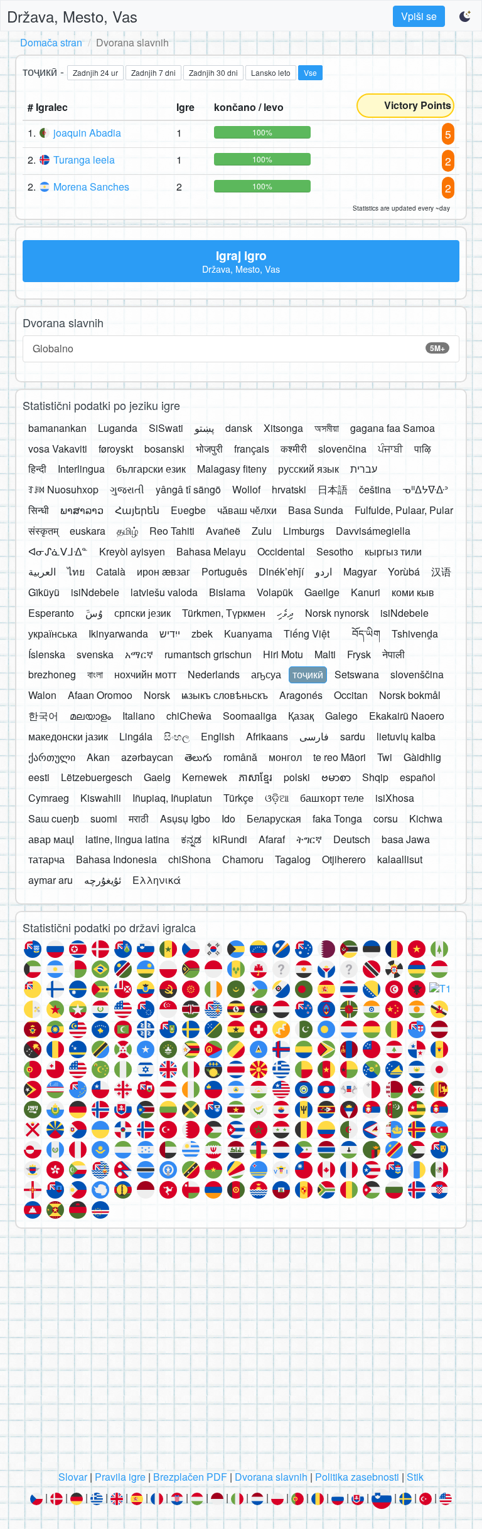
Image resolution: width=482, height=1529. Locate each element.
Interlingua (81, 468)
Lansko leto (271, 72)
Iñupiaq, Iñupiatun (172, 798)
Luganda (117, 428)
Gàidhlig (422, 757)
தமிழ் (127, 530)
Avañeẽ (223, 530)
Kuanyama (248, 633)
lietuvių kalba (406, 736)
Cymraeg (48, 798)
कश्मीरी (294, 448)
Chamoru (243, 859)
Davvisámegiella (373, 530)
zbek (202, 633)
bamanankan (57, 428)
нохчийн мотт (145, 674)
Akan (98, 757)
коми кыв (413, 592)
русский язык (308, 468)
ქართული (51, 757)
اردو (323, 571)
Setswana (357, 674)
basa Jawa (406, 839)
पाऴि (422, 448)
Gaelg (157, 777)
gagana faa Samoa (392, 428)
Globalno (239, 348)
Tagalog (293, 859)
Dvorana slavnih (271, 1476)
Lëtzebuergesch (96, 777)
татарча (46, 859)
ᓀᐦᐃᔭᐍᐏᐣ (425, 489)
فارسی (314, 736)
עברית (363, 468)
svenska (95, 654)
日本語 (333, 489)
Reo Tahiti (172, 530)
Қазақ (301, 715)
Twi (384, 757)
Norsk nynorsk (337, 613)
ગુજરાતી (127, 489)
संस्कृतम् (43, 530)
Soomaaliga (250, 715)
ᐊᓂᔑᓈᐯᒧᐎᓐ (58, 551)
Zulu (262, 530)
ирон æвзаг (163, 571)
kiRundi (230, 839)
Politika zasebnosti (357, 1476)
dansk (238, 428)
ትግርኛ (309, 839)
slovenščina (417, 674)
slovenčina (342, 448)
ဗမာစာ (336, 777)
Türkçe (238, 798)
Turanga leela (84, 159)
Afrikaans (267, 736)
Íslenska (46, 654)
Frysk (359, 654)
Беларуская (274, 818)
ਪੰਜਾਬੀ (390, 448)
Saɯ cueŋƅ (53, 818)
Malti (325, 654)
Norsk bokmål (410, 695)
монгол (285, 757)
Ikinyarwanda (118, 633)
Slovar (72, 1476)
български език (151, 468)
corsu (385, 818)
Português (224, 571)
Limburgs (303, 530)
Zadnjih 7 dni (153, 72)
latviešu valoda (164, 592)
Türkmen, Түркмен (223, 613)
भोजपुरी (209, 448)
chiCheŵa (189, 715)
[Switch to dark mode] (465, 16)
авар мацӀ (51, 839)
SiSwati (166, 428)
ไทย (76, 571)
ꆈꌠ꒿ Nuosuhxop (63, 489)
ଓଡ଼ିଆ (277, 798)
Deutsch (351, 839)
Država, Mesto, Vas (72, 16)
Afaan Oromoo (100, 695)
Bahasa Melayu (211, 551)
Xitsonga (283, 428)
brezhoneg (52, 674)
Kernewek (204, 777)
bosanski (164, 448)
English (218, 736)
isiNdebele (95, 592)
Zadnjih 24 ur (95, 72)
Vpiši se (419, 16)
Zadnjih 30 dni (213, 72)
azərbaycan (147, 757)
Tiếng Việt (306, 633)
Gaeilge (322, 592)
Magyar (360, 571)
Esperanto (51, 613)
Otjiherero (344, 859)
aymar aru (50, 880)
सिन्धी (38, 510)
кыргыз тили (393, 551)
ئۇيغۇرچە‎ (102, 880)
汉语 (441, 571)
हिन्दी (37, 468)
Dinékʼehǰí (281, 571)
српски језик (142, 613)
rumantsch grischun (208, 654)
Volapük (275, 592)
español (418, 777)
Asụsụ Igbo (185, 818)
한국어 (43, 715)
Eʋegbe (188, 510)
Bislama (227, 592)
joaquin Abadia (87, 132)
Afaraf (272, 839)
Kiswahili (100, 798)
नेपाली (393, 654)
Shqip (375, 777)
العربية (42, 571)
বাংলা (95, 674)
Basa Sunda (315, 510)
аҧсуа (266, 674)
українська (52, 633)
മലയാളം (90, 715)
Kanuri (365, 592)
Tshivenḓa (415, 633)
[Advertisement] (241, 1353)
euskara (87, 530)
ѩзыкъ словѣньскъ (224, 695)
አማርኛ (139, 654)
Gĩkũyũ (44, 592)
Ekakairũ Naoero (406, 715)
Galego (341, 715)
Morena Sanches (91, 186)
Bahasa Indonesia (116, 859)
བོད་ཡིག (366, 633)
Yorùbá (404, 571)
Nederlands (214, 674)
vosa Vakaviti (57, 448)
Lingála (136, 736)
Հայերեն (137, 510)
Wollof (246, 489)
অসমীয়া (326, 428)
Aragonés (301, 695)
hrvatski (289, 489)
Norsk (157, 695)
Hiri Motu (283, 654)
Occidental (281, 551)
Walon (42, 695)
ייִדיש (169, 633)
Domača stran (51, 42)
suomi (103, 818)
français (251, 448)
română (240, 757)
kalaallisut (399, 859)
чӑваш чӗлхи (247, 510)
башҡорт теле (332, 798)
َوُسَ (94, 613)
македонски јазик (68, 736)
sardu (352, 736)
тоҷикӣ (307, 674)
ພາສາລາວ (82, 510)
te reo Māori (339, 757)
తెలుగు (198, 757)
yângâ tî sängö (188, 489)
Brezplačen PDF (190, 1476)
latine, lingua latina (127, 839)
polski (297, 777)
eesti (39, 777)
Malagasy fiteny (232, 468)
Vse (310, 72)
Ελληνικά (156, 880)
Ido (228, 818)
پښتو (204, 428)
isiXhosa (394, 798)
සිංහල (177, 736)
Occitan (351, 695)
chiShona (189, 859)
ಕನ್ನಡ (191, 839)
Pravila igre (120, 1476)
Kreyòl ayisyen (132, 551)
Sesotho (334, 551)
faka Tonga (337, 818)
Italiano (138, 715)
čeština (375, 489)
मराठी (139, 818)
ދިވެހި (285, 613)
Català (111, 571)
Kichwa (425, 818)
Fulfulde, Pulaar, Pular (404, 510)
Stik (415, 1476)
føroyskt (116, 448)
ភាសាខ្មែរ (255, 777)
